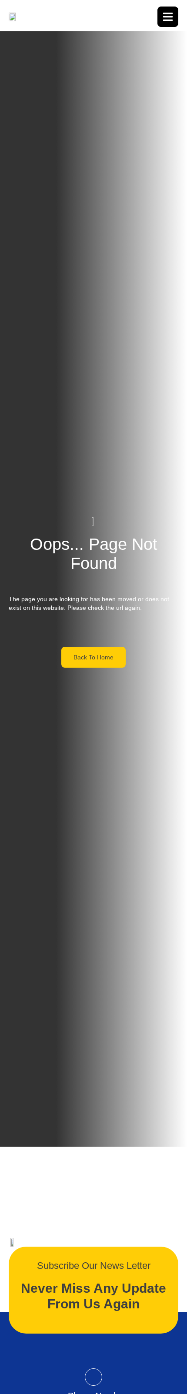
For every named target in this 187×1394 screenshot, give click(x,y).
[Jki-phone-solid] (93, 1377)
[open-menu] (167, 17)
